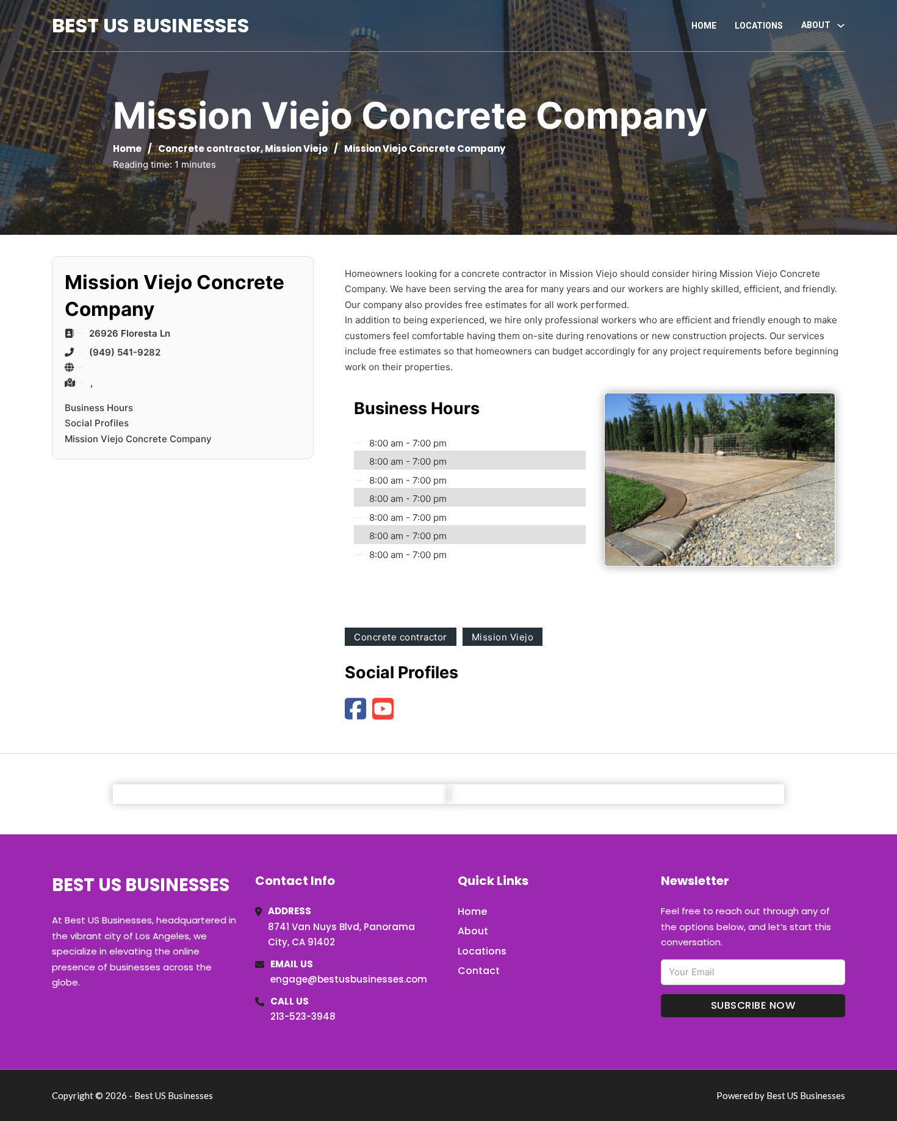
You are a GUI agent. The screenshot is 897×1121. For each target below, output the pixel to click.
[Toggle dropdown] (841, 25)
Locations (759, 25)
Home (703, 25)
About (473, 931)
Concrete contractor (209, 148)
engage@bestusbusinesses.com (348, 979)
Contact (479, 971)
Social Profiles (97, 423)
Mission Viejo (296, 148)
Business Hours (99, 408)
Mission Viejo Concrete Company (138, 439)
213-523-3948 (303, 1016)
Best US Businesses (150, 25)
